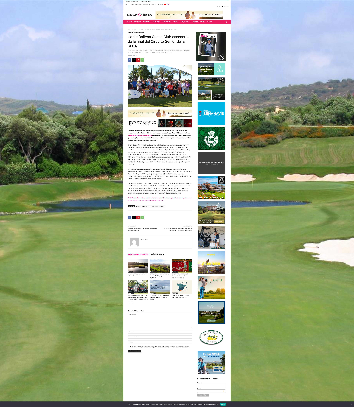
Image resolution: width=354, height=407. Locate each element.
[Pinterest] (138, 60)
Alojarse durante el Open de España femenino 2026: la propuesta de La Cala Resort (159, 275)
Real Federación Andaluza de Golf (140, 135)
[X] (222, 7)
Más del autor (157, 254)
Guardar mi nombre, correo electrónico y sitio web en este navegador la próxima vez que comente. (159, 347)
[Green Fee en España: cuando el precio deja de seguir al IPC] (182, 287)
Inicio (129, 29)
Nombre (199, 383)
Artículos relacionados (138, 254)
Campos (130, 271)
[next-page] (132, 303)
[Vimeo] (225, 7)
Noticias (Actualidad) (138, 32)
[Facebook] (217, 7)
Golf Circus (144, 239)
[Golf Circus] (139, 15)
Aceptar (223, 404)
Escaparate (135, 29)
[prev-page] (129, 303)
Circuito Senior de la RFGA (142, 206)
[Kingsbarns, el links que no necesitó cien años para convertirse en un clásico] (160, 287)
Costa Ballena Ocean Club (157, 206)
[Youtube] (227, 7)
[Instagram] (220, 7)
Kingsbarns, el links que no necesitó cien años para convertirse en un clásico (159, 297)
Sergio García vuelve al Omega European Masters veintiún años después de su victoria (180, 275)
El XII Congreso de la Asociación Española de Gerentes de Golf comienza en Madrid (178, 229)
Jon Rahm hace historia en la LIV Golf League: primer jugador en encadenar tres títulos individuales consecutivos (138, 297)
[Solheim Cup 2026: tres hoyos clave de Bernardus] (138, 266)
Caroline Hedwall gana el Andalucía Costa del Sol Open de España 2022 (142, 229)
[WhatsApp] (142, 60)
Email (210, 388)
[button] (226, 22)
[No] (352, 404)
